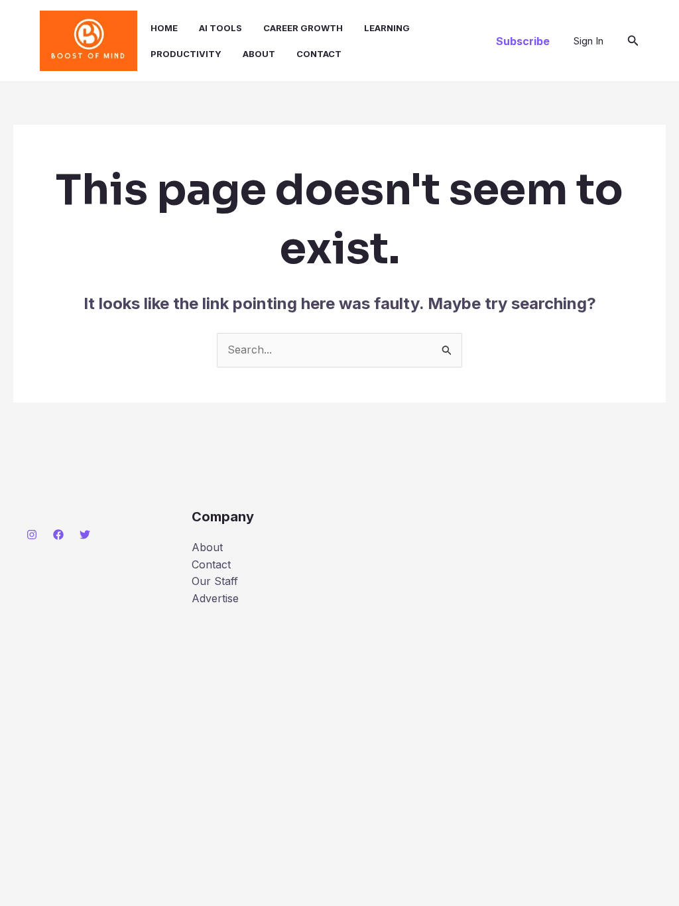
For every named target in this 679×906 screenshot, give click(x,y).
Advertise (215, 598)
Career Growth (303, 28)
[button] (523, 41)
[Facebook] (58, 534)
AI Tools (220, 28)
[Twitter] (85, 534)
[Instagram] (32, 534)
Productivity (186, 53)
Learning (387, 28)
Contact (318, 53)
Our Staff (215, 581)
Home (164, 28)
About (259, 53)
